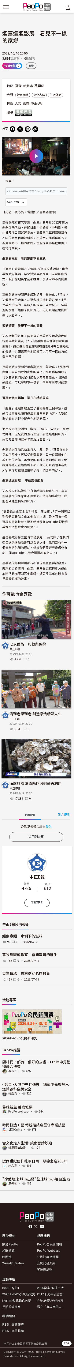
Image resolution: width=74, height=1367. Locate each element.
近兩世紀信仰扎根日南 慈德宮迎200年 (34, 1160)
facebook (30, 1227)
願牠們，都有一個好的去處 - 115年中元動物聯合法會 (36, 1064)
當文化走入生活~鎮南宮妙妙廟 (27, 1142)
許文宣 (12, 1165)
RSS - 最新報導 (13, 1324)
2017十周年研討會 (50, 1294)
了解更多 (37, 903)
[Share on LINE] (28, 129)
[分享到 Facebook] (12, 129)
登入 (49, 826)
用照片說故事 (11, 1307)
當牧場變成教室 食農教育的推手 (31, 955)
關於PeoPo (10, 1244)
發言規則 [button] (64, 815)
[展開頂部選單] (68, 7)
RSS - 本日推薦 (13, 1330)
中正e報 (36, 103)
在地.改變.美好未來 (50, 1300)
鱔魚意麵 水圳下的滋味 (22, 936)
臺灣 (18, 86)
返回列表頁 (36, 837)
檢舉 (31, 65)
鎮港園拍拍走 (17, 1147)
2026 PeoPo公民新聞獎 (18, 1294)
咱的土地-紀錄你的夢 (16, 1300)
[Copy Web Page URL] (35, 129)
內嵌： (10, 181)
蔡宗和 (12, 1093)
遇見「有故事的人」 (51, 1307)
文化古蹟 (39, 95)
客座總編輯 (45, 1269)
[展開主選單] (6, 7)
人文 (18, 103)
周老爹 (12, 1183)
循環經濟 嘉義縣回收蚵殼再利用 (35, 783)
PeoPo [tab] (30, 815)
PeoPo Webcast (18, 1111)
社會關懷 (22, 95)
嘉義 (26, 103)
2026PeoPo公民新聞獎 (19, 1038)
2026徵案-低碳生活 (50, 1288)
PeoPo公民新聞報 (49, 1244)
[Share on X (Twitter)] (20, 129)
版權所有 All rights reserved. (24, 113)
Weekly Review (13, 1263)
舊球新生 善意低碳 (17, 1106)
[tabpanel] (36, 826)
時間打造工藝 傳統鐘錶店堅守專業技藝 (33, 1124)
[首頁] (37, 7)
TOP (66, 1343)
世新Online (15, 1129)
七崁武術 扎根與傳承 (27, 643)
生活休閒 (55, 95)
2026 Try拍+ (10, 1288)
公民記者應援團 (48, 1257)
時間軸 (7, 1257)
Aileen (12, 1071)
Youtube (42, 1227)
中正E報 (14, 649)
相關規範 (8, 1250)
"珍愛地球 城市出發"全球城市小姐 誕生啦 (36, 1178)
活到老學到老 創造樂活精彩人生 (35, 713)
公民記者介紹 (46, 1263)
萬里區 (39, 86)
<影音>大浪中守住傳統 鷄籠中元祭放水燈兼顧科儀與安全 (35, 1086)
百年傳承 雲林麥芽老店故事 (26, 973)
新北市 (28, 86)
